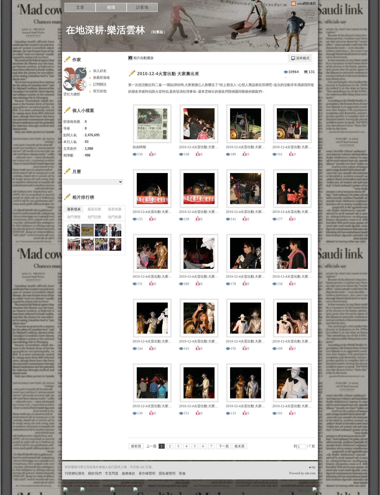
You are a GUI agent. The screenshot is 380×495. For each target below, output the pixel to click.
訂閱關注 (100, 84)
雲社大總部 (71, 94)
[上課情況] (73, 230)
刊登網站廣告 (75, 473)
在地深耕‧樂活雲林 (105, 30)
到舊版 (158, 32)
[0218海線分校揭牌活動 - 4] (73, 244)
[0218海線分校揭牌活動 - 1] (115, 244)
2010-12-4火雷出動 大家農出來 (168, 73)
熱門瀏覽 (74, 217)
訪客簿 (142, 7)
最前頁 (136, 446)
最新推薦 (114, 209)
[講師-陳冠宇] (115, 230)
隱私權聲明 (167, 473)
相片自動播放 (143, 58)
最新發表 (74, 209)
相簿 (111, 7)
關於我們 (95, 473)
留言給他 (100, 91)
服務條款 (128, 473)
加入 (291, 491)
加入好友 (100, 71)
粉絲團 (74, 491)
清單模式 (302, 58)
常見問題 (111, 473)
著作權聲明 (147, 473)
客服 (182, 473)
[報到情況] (101, 230)
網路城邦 (304, 491)
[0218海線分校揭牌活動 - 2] (101, 244)
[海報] (87, 230)
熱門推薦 (114, 217)
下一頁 (224, 446)
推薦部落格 (101, 78)
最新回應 (94, 209)
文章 (80, 7)
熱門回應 (94, 217)
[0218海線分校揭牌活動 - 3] (87, 244)
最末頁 (239, 446)
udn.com (310, 473)
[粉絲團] (65, 489)
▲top (311, 467)
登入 (282, 491)
